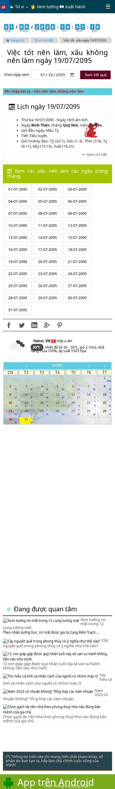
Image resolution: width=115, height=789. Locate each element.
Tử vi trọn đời (43, 40)
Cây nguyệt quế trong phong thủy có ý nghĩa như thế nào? (55, 643)
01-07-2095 (17, 189)
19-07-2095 (17, 261)
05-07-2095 (47, 201)
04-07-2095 (17, 201)
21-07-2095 (77, 261)
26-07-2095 (47, 285)
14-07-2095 (47, 237)
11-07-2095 (47, 225)
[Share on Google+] (47, 325)
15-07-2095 (77, 237)
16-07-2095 (17, 249)
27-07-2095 (77, 285)
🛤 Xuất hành (72, 6)
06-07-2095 (77, 201)
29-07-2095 (47, 297)
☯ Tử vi (17, 6)
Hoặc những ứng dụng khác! (67, 786)
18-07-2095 (77, 249)
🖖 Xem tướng (45, 6)
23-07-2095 (47, 273)
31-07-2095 (17, 309)
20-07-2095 (47, 261)
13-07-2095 (17, 237)
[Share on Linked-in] (34, 325)
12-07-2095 (77, 225)
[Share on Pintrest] (59, 325)
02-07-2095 (47, 189)
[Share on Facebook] (9, 325)
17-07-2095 (47, 249)
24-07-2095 (77, 273)
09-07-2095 (77, 213)
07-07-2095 (17, 213)
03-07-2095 (77, 189)
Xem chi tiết (96, 155)
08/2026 (57, 365)
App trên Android (55, 781)
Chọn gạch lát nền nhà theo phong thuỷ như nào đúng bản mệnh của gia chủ (55, 718)
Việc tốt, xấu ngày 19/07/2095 (84, 40)
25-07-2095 (17, 285)
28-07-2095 (17, 297)
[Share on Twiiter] (21, 325)
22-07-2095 (17, 273)
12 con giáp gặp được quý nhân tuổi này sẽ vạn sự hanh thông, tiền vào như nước (51, 665)
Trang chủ (16, 40)
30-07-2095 (77, 297)
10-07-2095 (17, 225)
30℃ (37, 347)
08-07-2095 (47, 213)
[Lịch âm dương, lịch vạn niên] (4, 6)
